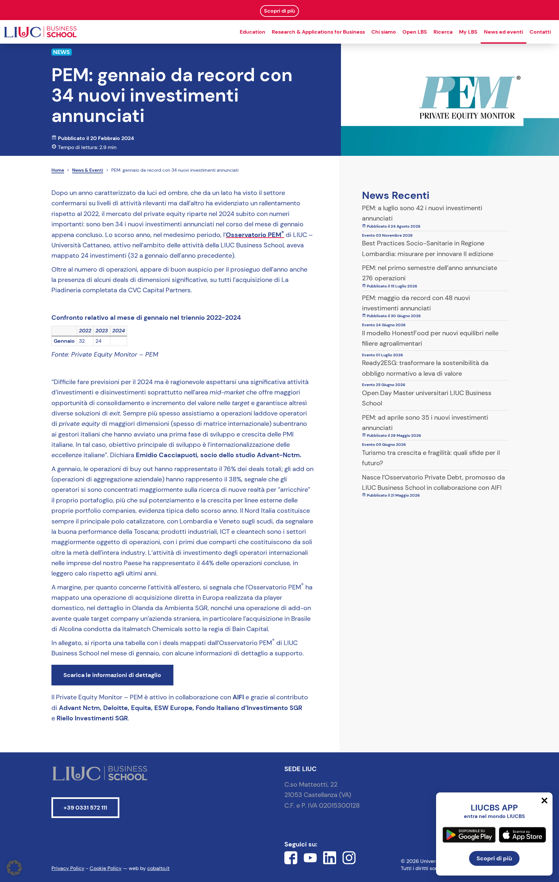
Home (57, 170)
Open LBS (414, 31)
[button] (14, 868)
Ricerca (443, 31)
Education (252, 31)
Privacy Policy (67, 868)
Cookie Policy (106, 868)
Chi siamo (383, 31)
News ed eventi (503, 31)
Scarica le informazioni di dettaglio (112, 675)
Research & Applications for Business (318, 31)
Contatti (540, 31)
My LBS (468, 31)
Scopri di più (494, 858)
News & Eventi (87, 170)
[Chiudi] (544, 800)
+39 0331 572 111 (85, 808)
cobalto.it (158, 868)
